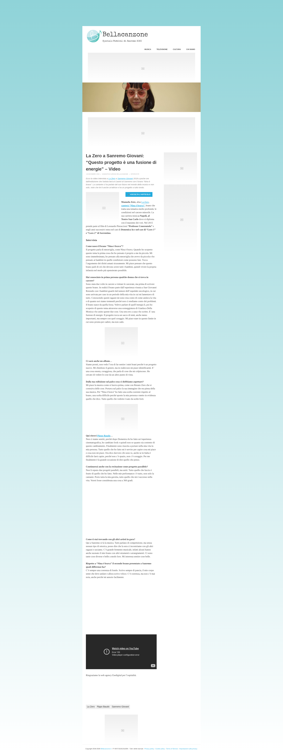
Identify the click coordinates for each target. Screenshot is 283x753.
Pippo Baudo (103, 435)
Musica (147, 49)
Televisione (162, 49)
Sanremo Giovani (125, 178)
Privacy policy (149, 749)
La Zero (111, 178)
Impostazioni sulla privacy (188, 749)
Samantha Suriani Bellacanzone (115, 174)
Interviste (135, 174)
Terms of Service (172, 749)
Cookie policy (160, 749)
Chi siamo (190, 49)
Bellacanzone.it (106, 749)
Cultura (177, 49)
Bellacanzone (125, 35)
